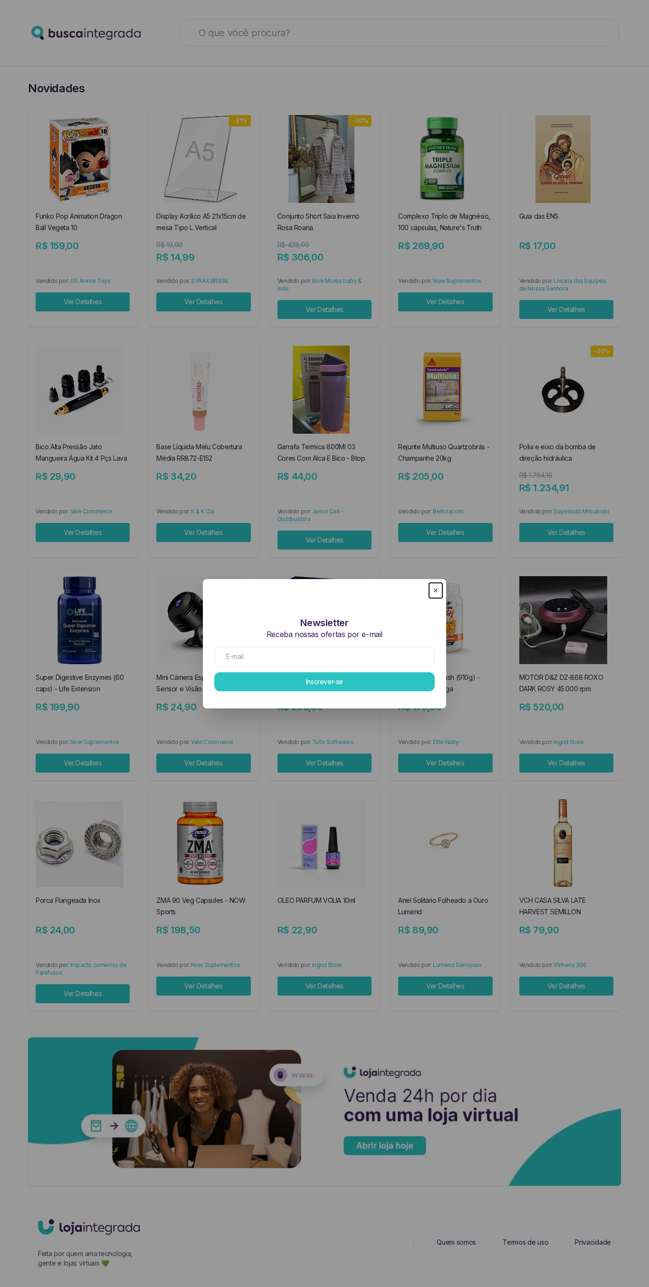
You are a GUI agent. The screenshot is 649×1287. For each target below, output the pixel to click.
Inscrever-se (324, 681)
